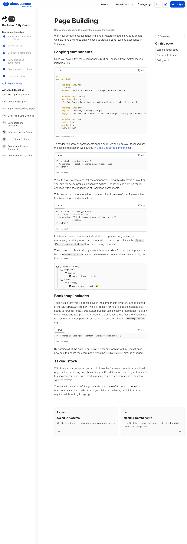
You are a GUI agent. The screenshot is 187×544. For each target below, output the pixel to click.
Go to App (177, 4)
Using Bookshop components (113, 147)
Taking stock (163, 60)
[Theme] (165, 4)
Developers (123, 4)
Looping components (167, 49)
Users (104, 4)
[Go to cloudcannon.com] (17, 4)
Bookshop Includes (166, 55)
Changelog (144, 4)
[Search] (157, 4)
